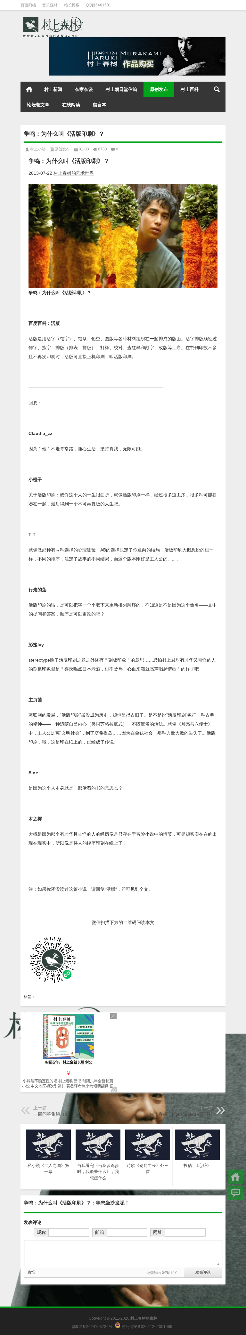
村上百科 (190, 89)
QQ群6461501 (98, 5)
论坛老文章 (38, 104)
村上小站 (37, 149)
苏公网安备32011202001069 (147, 1326)
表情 (31, 1272)
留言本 (99, 104)
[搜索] (217, 89)
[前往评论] (235, 1193)
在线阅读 (71, 104)
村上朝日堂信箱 (121, 89)
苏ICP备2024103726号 (92, 1326)
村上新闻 (53, 89)
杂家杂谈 (84, 89)
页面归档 (28, 5)
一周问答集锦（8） (52, 1114)
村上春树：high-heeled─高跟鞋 (181, 1114)
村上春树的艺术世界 (73, 173)
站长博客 (71, 5)
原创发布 (159, 89)
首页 (29, 89)
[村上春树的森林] (52, 18)
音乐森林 (50, 5)
